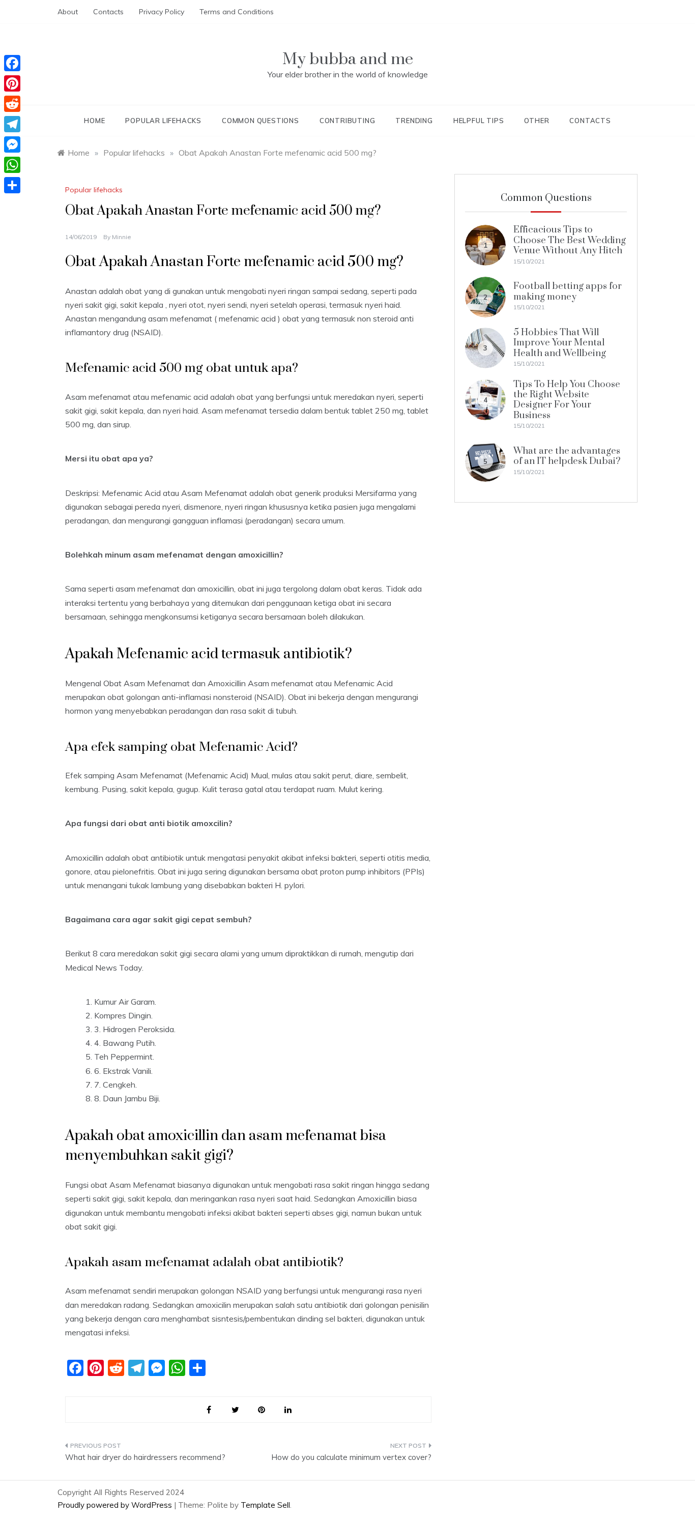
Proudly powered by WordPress (115, 1505)
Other (536, 120)
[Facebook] (12, 63)
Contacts (108, 11)
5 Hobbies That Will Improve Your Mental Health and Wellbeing (559, 343)
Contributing (347, 120)
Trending (413, 120)
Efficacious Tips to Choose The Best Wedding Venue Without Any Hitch (569, 240)
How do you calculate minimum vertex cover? (351, 1457)
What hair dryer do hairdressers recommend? (145, 1457)
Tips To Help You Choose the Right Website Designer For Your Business (566, 399)
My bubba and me (347, 59)
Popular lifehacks (163, 120)
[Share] (12, 185)
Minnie (121, 237)
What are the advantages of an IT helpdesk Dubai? (567, 456)
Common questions (260, 120)
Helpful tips (478, 120)
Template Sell (265, 1505)
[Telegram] (12, 124)
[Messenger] (12, 144)
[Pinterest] (12, 83)
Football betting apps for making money (567, 291)
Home (94, 120)
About (67, 11)
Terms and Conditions (236, 11)
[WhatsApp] (12, 165)
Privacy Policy (161, 11)
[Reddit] (12, 104)
